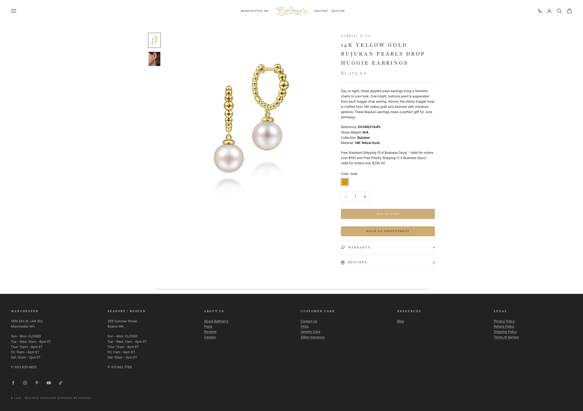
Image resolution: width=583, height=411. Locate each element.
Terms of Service (506, 337)
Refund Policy (504, 326)
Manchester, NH (255, 11)
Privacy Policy (504, 321)
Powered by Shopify (74, 397)
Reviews (210, 331)
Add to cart (388, 214)
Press (208, 326)
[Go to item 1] (154, 40)
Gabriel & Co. (356, 36)
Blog (400, 321)
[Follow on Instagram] (25, 383)
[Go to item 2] (154, 58)
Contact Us (309, 321)
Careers (210, 337)
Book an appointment (387, 231)
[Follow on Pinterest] (37, 383)
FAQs (305, 326)
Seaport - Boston (329, 11)
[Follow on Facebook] (13, 383)
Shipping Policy (505, 331)
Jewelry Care (310, 331)
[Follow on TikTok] (60, 383)
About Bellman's (216, 321)
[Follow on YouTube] (48, 383)
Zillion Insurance (313, 337)
